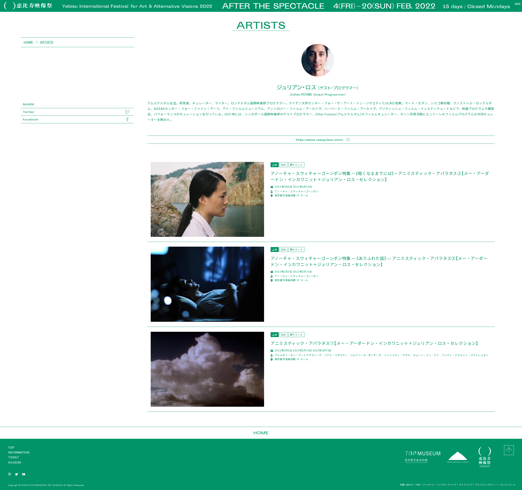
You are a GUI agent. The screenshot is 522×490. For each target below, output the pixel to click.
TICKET (13, 457)
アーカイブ (428, 485)
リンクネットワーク (446, 485)
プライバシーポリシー (486, 485)
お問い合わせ (406, 485)
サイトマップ (465, 485)
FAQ (418, 485)
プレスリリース (507, 485)
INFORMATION (19, 452)
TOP (11, 447)
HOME (260, 432)
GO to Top (509, 450)
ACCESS (14, 462)
